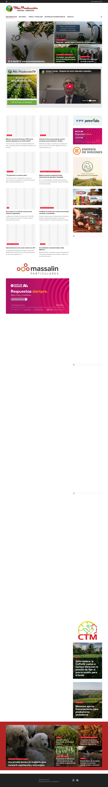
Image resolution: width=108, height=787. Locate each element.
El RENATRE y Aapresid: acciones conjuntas (89, 60)
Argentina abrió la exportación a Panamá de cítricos (65, 742)
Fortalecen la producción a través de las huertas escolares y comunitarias (54, 212)
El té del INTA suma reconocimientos (26, 61)
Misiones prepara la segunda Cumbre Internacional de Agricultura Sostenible (51, 176)
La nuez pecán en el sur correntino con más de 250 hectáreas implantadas (89, 742)
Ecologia (10, 171)
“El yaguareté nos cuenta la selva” (16, 175)
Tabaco (9, 135)
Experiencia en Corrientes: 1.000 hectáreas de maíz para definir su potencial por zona (66, 762)
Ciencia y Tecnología (36, 17)
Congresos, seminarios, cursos (50, 171)
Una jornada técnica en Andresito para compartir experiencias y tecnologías (27, 763)
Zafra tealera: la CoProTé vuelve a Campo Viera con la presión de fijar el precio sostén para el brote (87, 668)
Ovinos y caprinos (12, 244)
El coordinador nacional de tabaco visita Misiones (51, 249)
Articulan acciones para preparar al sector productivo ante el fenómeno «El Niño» (52, 140)
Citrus (59, 737)
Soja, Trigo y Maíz (62, 756)
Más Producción (11, 17)
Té (9, 58)
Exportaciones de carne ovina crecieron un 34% (20, 248)
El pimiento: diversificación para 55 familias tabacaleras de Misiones (66, 59)
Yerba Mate (79, 702)
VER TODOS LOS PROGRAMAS (23, 102)
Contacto (70, 17)
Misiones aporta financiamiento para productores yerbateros (87, 710)
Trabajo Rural (61, 40)
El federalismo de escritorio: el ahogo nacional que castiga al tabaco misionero (90, 763)
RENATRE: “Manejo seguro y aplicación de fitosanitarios (76, 42)
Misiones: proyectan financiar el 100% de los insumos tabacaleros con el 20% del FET (19, 140)
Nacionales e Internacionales (55, 17)
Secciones (22, 17)
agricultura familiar (47, 207)
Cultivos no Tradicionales (65, 54)
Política (43, 135)
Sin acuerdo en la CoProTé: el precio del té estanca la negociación (19, 212)
